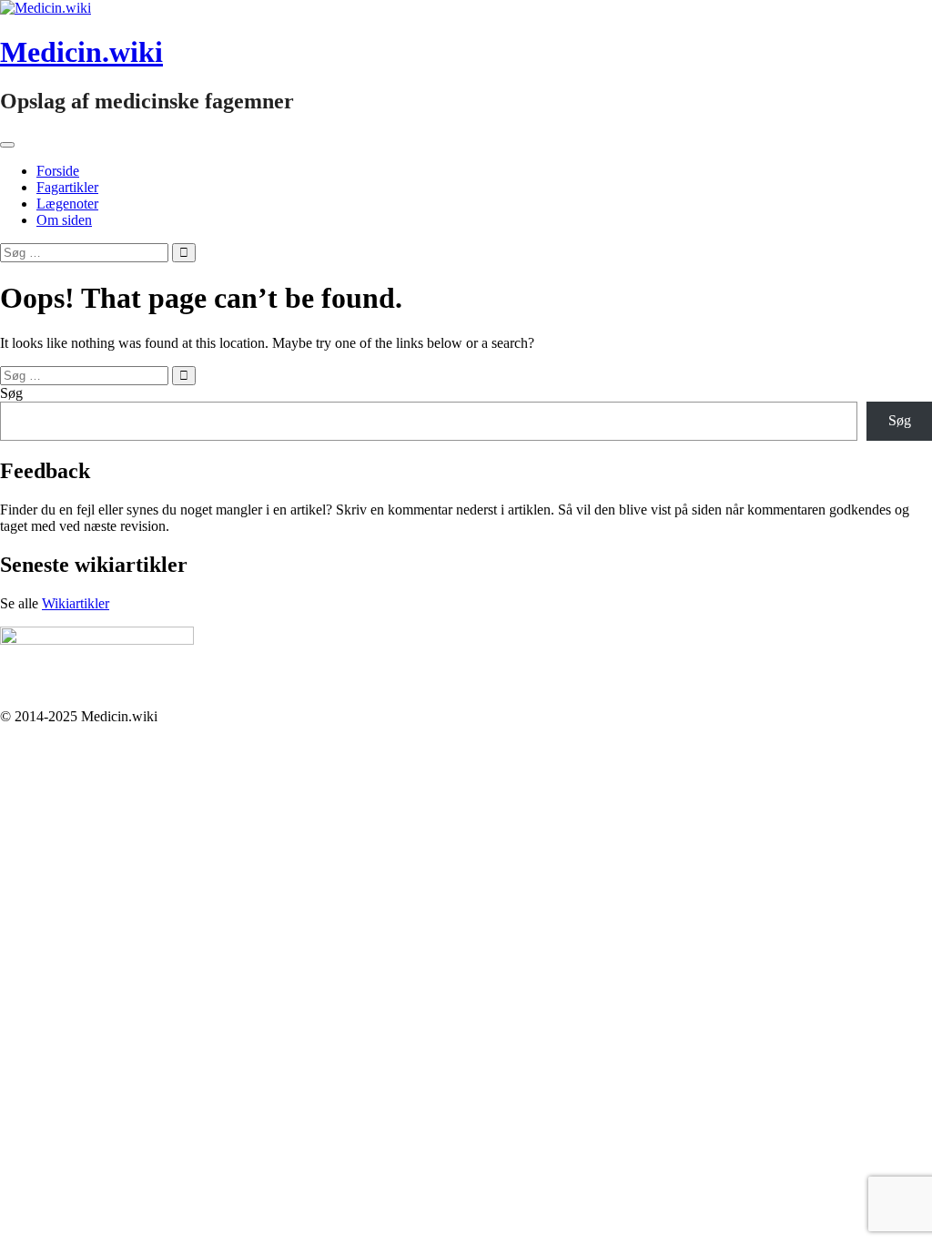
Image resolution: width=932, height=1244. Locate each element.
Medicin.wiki (81, 52)
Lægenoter (67, 203)
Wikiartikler (75, 603)
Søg (11, 393)
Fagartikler (67, 187)
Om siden (64, 220)
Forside (57, 170)
